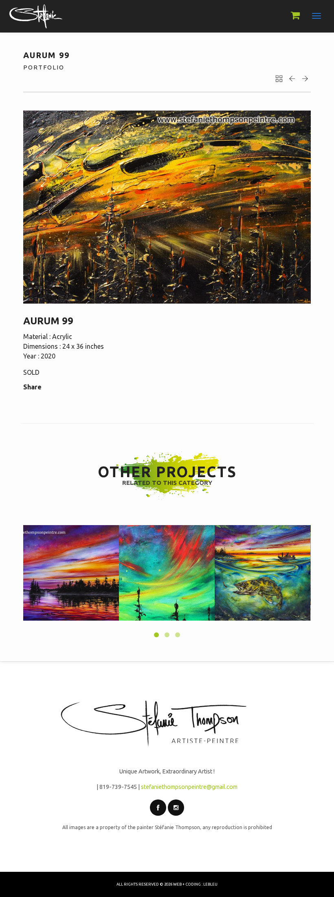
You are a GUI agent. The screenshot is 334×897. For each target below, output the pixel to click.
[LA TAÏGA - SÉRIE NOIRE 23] (167, 573)
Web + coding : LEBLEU (195, 884)
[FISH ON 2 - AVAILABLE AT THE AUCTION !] (262, 573)
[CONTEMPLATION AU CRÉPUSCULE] (71, 573)
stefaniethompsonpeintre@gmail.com (189, 787)
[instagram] (176, 807)
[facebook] (158, 807)
